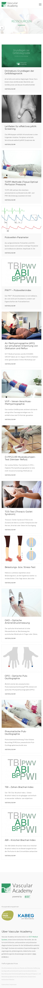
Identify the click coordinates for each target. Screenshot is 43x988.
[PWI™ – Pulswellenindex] (21, 273)
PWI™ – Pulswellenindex (18, 290)
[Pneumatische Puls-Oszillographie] (21, 714)
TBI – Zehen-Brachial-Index (19, 787)
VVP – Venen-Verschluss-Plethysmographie (18, 402)
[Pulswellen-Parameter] (21, 220)
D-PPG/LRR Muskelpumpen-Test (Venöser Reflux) (20, 458)
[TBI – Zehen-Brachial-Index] (21, 769)
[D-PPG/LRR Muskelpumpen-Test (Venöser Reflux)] (21, 439)
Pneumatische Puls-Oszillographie (16, 732)
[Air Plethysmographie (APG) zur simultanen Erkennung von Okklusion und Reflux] (21, 325)
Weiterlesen (9, 89)
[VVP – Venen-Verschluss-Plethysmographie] (21, 384)
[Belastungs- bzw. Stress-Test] (21, 549)
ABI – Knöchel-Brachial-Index (20, 840)
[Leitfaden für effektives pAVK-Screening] (21, 109)
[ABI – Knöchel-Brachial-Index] (21, 822)
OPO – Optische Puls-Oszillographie (16, 677)
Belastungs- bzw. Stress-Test (20, 567)
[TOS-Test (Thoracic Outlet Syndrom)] (21, 494)
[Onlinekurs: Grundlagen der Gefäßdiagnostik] (21, 56)
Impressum (13, 984)
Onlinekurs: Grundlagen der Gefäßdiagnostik (19, 72)
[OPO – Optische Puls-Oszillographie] (21, 658)
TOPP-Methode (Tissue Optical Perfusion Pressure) (21, 183)
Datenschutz (5, 984)
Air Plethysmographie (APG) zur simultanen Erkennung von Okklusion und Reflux (21, 346)
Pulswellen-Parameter (17, 237)
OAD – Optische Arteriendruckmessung (17, 621)
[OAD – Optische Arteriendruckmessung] (21, 603)
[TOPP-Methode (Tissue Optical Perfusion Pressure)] (21, 164)
